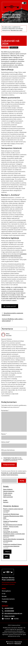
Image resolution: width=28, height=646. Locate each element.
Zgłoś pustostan (8, 497)
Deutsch (5, 502)
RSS (6, 557)
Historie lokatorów (8, 491)
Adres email (5, 442)
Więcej (7, 552)
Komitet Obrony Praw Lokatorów (11, 16)
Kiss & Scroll (18, 641)
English (5, 500)
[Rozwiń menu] (3, 20)
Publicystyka (13, 47)
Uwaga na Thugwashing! (10, 521)
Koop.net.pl (18, 643)
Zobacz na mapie (9, 616)
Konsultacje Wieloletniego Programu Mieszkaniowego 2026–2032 (13, 516)
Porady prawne (7, 493)
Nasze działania (7, 489)
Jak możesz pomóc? (9, 306)
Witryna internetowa (8, 450)
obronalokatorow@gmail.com (13, 613)
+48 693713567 (8, 608)
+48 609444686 (9, 611)
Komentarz (5, 410)
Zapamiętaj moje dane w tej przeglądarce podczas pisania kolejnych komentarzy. (13, 459)
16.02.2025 (8, 335)
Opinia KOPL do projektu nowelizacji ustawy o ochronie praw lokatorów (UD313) (14, 533)
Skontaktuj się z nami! (16, 30)
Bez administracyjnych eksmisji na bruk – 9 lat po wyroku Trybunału (12, 526)
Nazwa (4, 434)
